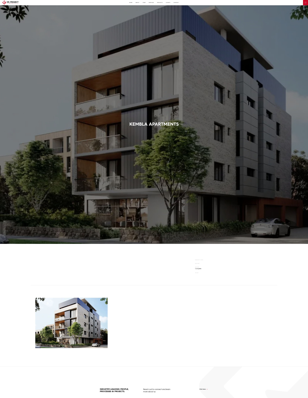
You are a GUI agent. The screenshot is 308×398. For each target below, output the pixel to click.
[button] (305, 2)
